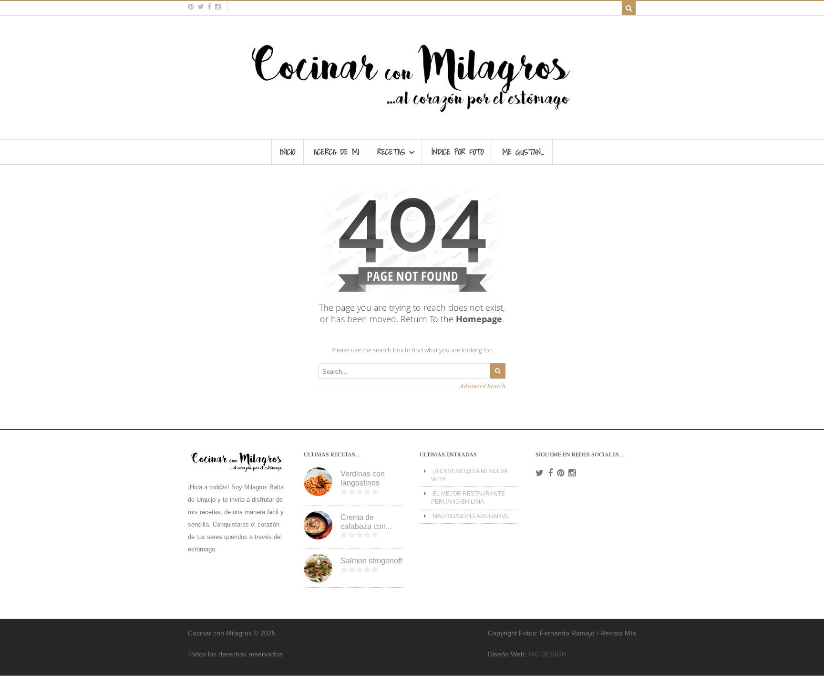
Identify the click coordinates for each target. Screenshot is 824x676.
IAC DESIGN (547, 654)
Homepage (479, 319)
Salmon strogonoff (371, 561)
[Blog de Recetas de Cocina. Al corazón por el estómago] (412, 116)
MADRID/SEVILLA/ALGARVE (471, 516)
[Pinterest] (560, 473)
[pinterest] (191, 6)
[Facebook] (550, 473)
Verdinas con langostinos (362, 478)
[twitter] (200, 6)
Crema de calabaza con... (365, 521)
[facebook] (209, 6)
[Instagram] (572, 473)
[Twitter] (540, 473)
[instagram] (218, 6)
